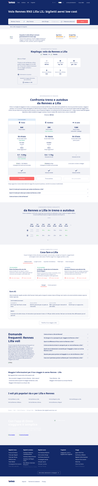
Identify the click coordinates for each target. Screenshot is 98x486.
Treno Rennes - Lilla (55, 378)
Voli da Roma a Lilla (34, 399)
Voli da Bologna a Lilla (75, 399)
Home (10, 410)
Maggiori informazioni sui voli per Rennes (61, 380)
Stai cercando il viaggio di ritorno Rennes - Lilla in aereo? (24, 378)
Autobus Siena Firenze (29, 456)
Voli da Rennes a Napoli (55, 402)
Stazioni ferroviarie (80, 459)
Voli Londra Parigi (43, 455)
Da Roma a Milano (80, 455)
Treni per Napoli (13, 455)
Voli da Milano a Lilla (13, 399)
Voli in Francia (21, 410)
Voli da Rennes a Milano (14, 402)
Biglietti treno (13, 450)
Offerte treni (12, 459)
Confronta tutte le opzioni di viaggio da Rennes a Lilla (23, 380)
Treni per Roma (13, 457)
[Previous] (27, 225)
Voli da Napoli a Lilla (54, 399)
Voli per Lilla (30, 410)
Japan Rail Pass (79, 452)
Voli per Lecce (42, 462)
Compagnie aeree (43, 459)
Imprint (24, 481)
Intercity (77, 462)
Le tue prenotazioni (71, 2)
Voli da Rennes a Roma (35, 402)
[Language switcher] (61, 2)
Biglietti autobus (28, 450)
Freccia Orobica (13, 452)
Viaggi (77, 450)
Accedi (88, 2)
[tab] (28, 261)
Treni (18, 2)
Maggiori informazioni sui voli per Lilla (19, 383)
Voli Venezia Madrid (43, 452)
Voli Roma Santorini (43, 457)
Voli (28, 2)
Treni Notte (12, 462)
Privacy (44, 481)
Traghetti (33, 2)
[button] (45, 21)
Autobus (24, 2)
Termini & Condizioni (34, 481)
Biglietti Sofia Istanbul (81, 457)
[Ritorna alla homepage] (12, 2)
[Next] (71, 225)
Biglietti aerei (42, 450)
